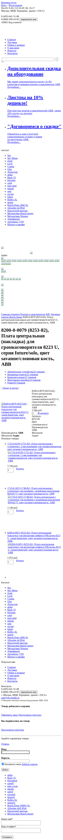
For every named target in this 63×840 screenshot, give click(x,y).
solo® (10, 791)
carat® (10, 783)
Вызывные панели (22, 374)
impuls (10, 188)
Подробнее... (14, 87)
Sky (9, 155)
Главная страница (10, 314)
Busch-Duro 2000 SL (17, 205)
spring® (11, 802)
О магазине (13, 48)
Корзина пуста (8, 2)
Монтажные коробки (24, 380)
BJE (48, 314)
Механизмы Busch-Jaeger (20, 213)
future (10, 197)
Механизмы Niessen (17, 216)
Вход (3, 5)
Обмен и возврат (16, 45)
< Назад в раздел (10, 388)
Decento (11, 180)
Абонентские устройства (26, 371)
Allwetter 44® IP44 (16, 808)
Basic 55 (11, 177)
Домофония (13, 219)
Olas (9, 169)
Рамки (16, 382)
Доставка (12, 42)
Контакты (12, 53)
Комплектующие (21, 377)
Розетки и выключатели (32, 314)
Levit (9, 163)
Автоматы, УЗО (15, 221)
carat (9, 183)
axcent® (11, 794)
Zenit (9, 161)
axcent (10, 194)
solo (9, 191)
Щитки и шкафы (16, 224)
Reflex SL (12, 199)
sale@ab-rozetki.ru (10, 697)
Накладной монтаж (17, 210)
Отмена (5, 744)
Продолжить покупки (30, 715)
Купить (20, 468)
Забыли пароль (29, 764)
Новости (11, 50)
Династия (12, 172)
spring (10, 202)
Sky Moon (12, 158)
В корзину (43, 413)
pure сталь (12, 786)
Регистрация (15, 5)
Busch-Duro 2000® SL (18, 805)
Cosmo (10, 166)
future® (11, 797)
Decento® (12, 780)
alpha (10, 174)
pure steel (12, 186)
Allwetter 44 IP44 (16, 208)
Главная (11, 39)
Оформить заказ (9, 715)
